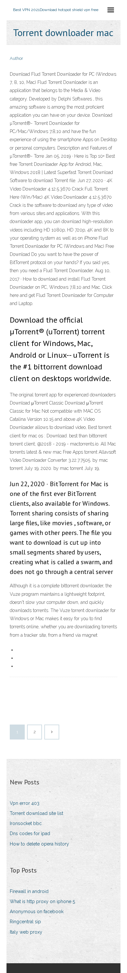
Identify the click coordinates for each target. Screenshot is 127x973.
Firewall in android (29, 891)
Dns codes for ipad (30, 833)
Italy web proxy (26, 932)
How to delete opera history (39, 843)
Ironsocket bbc (26, 823)
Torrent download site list (36, 813)
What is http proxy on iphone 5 (42, 901)
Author (16, 58)
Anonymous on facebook (37, 911)
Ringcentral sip (25, 921)
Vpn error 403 (24, 803)
